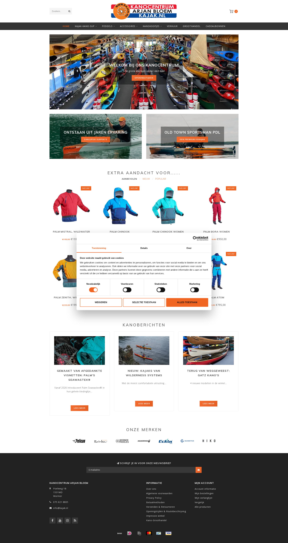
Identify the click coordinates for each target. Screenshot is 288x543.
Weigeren (101, 302)
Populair (160, 178)
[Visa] (168, 533)
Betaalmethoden (155, 502)
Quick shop (73, 230)
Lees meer (79, 408)
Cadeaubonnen (215, 26)
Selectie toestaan (144, 302)
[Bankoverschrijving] (119, 533)
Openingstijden (144, 78)
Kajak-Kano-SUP (84, 26)
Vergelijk (199, 502)
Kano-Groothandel (156, 520)
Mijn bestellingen (204, 493)
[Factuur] (139, 533)
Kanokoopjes (151, 26)
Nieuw (146, 178)
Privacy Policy (154, 497)
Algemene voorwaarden (159, 493)
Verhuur (172, 26)
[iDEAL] (129, 533)
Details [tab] (144, 248)
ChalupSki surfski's (95, 139)
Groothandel (192, 26)
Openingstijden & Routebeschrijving (166, 511)
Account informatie (205, 488)
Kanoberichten (144, 324)
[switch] (127, 290)
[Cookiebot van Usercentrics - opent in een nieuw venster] (195, 238)
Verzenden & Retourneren (160, 506)
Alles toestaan (187, 302)
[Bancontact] (158, 533)
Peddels (107, 26)
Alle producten (203, 506)
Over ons (151, 488)
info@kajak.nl (60, 508)
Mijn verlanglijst (203, 497)
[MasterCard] (149, 533)
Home (66, 26)
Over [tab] (189, 248)
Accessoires (127, 26)
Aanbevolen (129, 178)
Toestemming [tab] (99, 248)
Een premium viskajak (192, 139)
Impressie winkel (155, 515)
